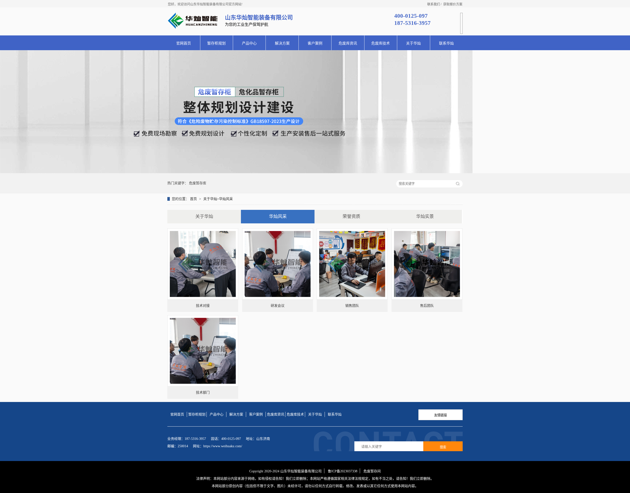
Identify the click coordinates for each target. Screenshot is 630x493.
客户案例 (315, 43)
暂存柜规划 (216, 43)
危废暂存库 (197, 183)
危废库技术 (380, 43)
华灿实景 (425, 216)
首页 (194, 199)
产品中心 (249, 43)
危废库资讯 (348, 43)
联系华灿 (446, 43)
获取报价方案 (452, 4)
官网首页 (183, 43)
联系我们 (433, 4)
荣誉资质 (351, 216)
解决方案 (282, 43)
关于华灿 (413, 43)
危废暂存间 (372, 471)
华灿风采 (226, 199)
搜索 (443, 447)
